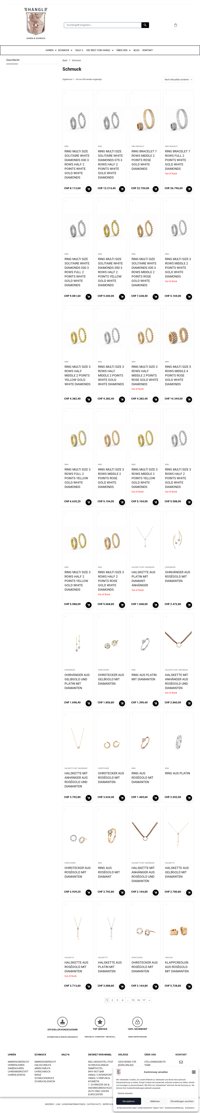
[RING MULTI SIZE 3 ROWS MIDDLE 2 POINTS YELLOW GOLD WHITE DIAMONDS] (145, 437)
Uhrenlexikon (16, 1074)
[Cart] (176, 25)
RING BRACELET (138, 146)
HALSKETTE (170, 863)
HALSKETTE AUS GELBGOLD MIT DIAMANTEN (177, 872)
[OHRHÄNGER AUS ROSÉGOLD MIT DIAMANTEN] (178, 540)
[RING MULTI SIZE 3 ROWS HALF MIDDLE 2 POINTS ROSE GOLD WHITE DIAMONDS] (145, 334)
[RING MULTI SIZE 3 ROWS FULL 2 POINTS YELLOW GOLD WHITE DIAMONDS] (78, 437)
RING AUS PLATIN (177, 773)
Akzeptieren (128, 1101)
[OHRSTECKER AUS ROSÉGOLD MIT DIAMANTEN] (111, 741)
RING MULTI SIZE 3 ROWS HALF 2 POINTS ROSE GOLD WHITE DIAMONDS (111, 580)
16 (138, 1000)
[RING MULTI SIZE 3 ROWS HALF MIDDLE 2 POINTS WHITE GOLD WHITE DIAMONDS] (111, 334)
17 (143, 1000)
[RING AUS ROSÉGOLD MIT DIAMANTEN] (145, 741)
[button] (193, 1072)
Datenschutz (94, 1104)
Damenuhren (16, 1068)
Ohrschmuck (42, 1071)
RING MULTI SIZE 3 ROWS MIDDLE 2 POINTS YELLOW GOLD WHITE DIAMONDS (145, 478)
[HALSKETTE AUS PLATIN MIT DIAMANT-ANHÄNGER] (145, 540)
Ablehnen (155, 1101)
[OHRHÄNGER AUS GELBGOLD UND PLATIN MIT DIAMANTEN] (78, 642)
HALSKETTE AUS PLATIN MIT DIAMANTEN (110, 967)
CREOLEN (168, 958)
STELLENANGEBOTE (155, 1061)
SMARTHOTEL (95, 1068)
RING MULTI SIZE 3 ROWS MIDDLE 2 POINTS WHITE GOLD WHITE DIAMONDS (178, 267)
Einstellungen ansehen (182, 1101)
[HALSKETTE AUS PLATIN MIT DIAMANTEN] (111, 930)
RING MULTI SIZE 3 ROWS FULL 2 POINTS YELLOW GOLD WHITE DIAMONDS (77, 478)
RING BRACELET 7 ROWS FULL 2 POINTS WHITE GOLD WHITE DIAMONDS (177, 160)
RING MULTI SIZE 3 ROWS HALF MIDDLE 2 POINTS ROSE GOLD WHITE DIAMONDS (145, 375)
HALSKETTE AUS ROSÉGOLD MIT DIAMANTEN (76, 967)
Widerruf (49, 1104)
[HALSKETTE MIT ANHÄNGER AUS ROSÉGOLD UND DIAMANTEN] (178, 642)
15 (133, 1000)
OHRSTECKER (103, 670)
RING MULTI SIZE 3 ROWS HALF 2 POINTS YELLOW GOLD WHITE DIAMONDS (77, 580)
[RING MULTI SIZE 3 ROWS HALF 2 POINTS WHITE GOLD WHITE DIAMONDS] (178, 437)
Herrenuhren (16, 1064)
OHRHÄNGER (170, 567)
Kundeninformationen (73, 1104)
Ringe (38, 1074)
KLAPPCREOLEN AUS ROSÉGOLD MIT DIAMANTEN (177, 967)
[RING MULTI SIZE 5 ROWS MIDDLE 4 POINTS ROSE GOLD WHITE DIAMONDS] (178, 334)
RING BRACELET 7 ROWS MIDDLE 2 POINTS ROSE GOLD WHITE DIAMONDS (144, 160)
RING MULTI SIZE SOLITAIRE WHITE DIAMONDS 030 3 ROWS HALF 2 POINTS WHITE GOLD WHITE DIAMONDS (77, 164)
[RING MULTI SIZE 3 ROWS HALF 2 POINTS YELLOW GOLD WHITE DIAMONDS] (78, 540)
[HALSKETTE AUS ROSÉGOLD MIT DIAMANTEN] (78, 930)
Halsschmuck (43, 1064)
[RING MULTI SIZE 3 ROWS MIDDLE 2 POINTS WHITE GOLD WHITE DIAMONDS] (178, 227)
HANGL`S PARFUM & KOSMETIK (99, 1079)
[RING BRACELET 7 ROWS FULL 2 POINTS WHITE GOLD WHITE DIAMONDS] (178, 119)
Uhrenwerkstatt (18, 1071)
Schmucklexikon (45, 1081)
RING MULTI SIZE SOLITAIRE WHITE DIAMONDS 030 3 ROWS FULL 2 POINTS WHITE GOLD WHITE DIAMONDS (77, 272)
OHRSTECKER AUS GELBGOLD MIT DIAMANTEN (111, 679)
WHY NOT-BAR (96, 1071)
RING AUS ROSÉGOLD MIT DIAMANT (109, 872)
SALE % (65, 1054)
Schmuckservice (44, 1078)
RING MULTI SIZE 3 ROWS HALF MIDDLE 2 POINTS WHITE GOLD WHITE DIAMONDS (111, 375)
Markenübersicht (18, 1061)
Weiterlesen (89, 189)
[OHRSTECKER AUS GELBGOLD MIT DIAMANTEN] (111, 642)
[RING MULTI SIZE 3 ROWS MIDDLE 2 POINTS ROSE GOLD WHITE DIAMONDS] (111, 437)
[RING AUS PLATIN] (178, 741)
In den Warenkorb (156, 189)
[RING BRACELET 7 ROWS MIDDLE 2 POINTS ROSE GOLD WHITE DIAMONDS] (145, 119)
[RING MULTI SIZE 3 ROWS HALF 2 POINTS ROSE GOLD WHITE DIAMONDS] (111, 540)
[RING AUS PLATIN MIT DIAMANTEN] (145, 642)
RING (67, 146)
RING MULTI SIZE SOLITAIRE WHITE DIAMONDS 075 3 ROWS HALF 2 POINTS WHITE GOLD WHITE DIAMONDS (110, 164)
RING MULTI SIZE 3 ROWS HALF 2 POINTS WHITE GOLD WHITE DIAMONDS (178, 478)
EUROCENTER (95, 1094)
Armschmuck (42, 1068)
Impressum (190, 1108)
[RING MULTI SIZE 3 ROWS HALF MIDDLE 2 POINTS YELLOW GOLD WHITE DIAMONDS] (78, 334)
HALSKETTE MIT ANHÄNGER (143, 567)
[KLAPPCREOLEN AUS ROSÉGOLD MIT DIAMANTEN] (178, 930)
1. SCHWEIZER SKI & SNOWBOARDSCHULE (100, 1086)
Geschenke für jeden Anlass (127, 1063)
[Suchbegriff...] (145, 25)
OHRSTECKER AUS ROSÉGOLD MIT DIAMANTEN (111, 777)
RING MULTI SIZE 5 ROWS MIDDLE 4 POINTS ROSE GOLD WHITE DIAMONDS (178, 375)
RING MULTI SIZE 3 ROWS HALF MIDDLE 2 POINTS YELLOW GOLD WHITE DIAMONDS (77, 375)
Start (64, 60)
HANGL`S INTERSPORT (100, 1074)
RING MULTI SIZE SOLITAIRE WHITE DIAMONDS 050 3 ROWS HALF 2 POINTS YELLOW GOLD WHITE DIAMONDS (110, 272)
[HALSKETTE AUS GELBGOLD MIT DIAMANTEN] (178, 835)
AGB (58, 1104)
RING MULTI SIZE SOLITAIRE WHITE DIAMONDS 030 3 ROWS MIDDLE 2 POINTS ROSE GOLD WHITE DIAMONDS (144, 272)
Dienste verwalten (125, 1093)
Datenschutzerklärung (174, 1108)
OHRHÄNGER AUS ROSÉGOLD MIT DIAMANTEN (177, 576)
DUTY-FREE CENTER (98, 1091)
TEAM (147, 1064)
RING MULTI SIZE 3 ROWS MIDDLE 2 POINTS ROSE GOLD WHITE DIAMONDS (111, 478)
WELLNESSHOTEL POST (100, 1061)
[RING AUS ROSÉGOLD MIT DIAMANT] (111, 835)
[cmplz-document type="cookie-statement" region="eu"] (140, 1108)
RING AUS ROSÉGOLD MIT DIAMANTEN (142, 777)
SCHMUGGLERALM (98, 1064)
